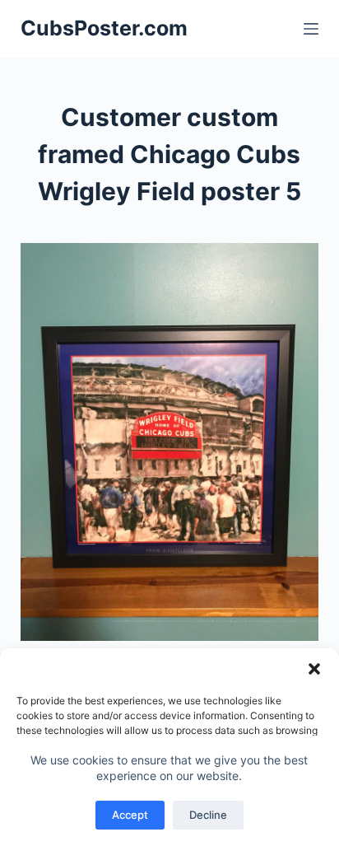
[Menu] (311, 28)
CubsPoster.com (104, 28)
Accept (130, 814)
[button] (314, 669)
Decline (208, 814)
